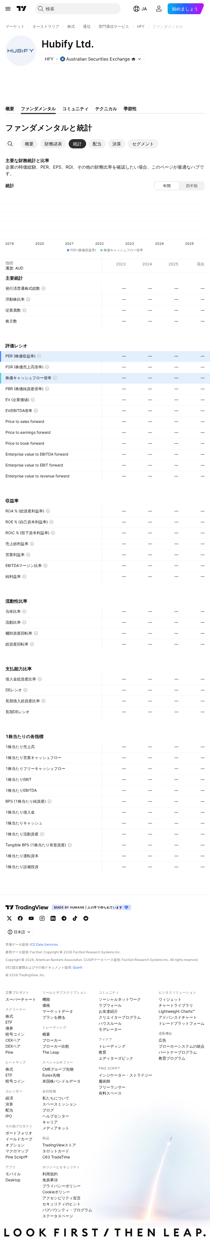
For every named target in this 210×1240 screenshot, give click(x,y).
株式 (9, 1016)
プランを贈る (53, 1017)
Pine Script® (16, 1157)
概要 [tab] (9, 108)
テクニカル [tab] (106, 108)
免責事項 (50, 1180)
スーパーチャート (20, 999)
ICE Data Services (44, 944)
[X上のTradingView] (9, 918)
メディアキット (55, 1128)
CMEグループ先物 (58, 1069)
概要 (46, 1034)
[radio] (167, 186)
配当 (9, 1110)
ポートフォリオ (18, 1133)
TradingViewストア (59, 1145)
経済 (9, 1098)
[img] (133, 58)
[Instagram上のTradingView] (42, 918)
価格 (46, 1005)
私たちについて (55, 1098)
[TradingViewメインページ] (27, 907)
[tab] (29, 143)
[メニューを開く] (7, 8)
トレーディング (112, 1046)
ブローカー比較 (55, 1046)
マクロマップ (16, 1151)
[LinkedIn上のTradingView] (53, 918)
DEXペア (13, 1046)
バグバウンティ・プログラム (67, 1210)
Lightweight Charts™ (177, 1011)
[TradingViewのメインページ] (22, 9)
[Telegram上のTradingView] (64, 918)
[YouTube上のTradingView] (31, 918)
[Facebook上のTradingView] (20, 918)
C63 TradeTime (56, 1157)
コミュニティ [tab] (75, 108)
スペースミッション (59, 1104)
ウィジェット (170, 999)
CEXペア (13, 1040)
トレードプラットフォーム (182, 1023)
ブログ (48, 1110)
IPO (8, 1116)
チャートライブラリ (176, 1005)
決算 (9, 1104)
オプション (15, 1145)
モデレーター (110, 1029)
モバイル (13, 1174)
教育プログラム (172, 1058)
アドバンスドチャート (178, 1017)
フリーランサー (112, 1087)
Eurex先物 (51, 1075)
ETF (8, 1022)
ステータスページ (57, 1216)
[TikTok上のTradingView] (75, 918)
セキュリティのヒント (61, 1204)
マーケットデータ (57, 1011)
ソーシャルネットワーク (120, 999)
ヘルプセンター (55, 1116)
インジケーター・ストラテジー (125, 1075)
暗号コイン (15, 1034)
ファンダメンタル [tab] (38, 108)
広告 (162, 1040)
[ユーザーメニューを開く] (158, 8)
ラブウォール (110, 1005)
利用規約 (50, 1174)
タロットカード (55, 1151)
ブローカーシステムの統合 (182, 1046)
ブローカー (52, 1040)
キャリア (50, 1122)
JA (144, 8)
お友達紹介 (108, 1011)
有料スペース (110, 1093)
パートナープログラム (178, 1052)
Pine (9, 1052)
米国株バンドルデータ (61, 1081)
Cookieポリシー (56, 1192)
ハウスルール (110, 1023)
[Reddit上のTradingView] (86, 918)
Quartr (77, 967)
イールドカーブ (18, 1139)
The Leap (50, 1052)
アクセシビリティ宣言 (61, 1198)
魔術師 (104, 1081)
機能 (46, 999)
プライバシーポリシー (61, 1186)
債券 (9, 1028)
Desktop (13, 1180)
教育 (102, 1052)
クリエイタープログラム (120, 1017)
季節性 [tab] (130, 108)
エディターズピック (116, 1058)
